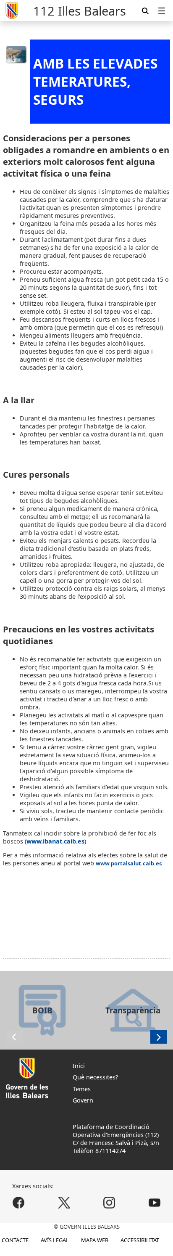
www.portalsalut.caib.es (129, 863)
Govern (83, 1100)
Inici (79, 1066)
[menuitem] (161, 11)
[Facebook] (18, 1202)
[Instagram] (108, 1202)
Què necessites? (95, 1077)
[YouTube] (154, 1202)
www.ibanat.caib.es (55, 841)
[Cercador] (145, 11)
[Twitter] (64, 1202)
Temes (82, 1089)
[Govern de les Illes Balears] (15, 10)
